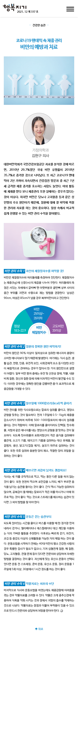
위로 (40, 629)
